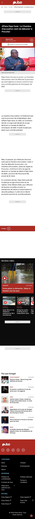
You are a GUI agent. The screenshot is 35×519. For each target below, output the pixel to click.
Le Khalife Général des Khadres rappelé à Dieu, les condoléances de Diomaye (21, 431)
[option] (9, 308)
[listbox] (18, 307)
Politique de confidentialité (5, 478)
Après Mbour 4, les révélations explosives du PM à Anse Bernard (9, 312)
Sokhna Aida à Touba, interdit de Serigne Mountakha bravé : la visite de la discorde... (21, 400)
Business (4, 466)
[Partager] (31, 40)
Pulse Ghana (5, 500)
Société (10, 7)
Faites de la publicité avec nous (5, 488)
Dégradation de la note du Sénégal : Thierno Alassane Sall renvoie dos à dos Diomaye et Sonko (21, 411)
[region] (17, 307)
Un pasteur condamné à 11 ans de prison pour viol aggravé (20, 390)
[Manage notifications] (31, 515)
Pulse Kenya (5, 504)
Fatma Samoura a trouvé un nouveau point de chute (21, 420)
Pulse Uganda (24, 497)
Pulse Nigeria (5, 497)
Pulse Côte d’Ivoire (23, 501)
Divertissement (14, 377)
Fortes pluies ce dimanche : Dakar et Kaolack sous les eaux (16, 289)
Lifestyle (23, 463)
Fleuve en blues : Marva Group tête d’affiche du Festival (21, 380)
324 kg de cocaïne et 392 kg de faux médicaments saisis (23, 311)
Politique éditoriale (26, 477)
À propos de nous (7, 482)
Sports (12, 417)
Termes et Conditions (23, 481)
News (5, 7)
